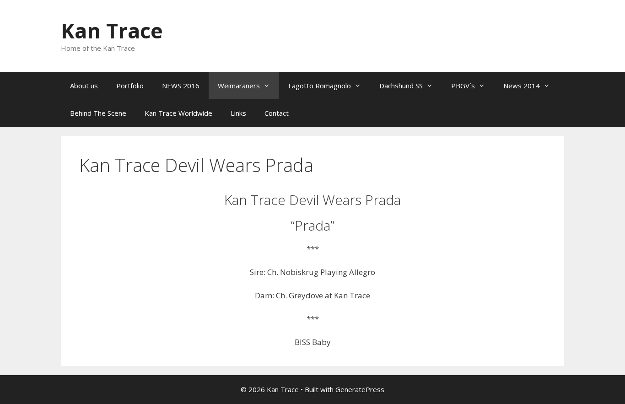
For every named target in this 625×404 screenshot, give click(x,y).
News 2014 (521, 85)
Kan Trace (112, 30)
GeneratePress (359, 389)
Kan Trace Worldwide (178, 113)
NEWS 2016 (180, 85)
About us (84, 85)
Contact (276, 113)
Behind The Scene (98, 113)
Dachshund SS (401, 85)
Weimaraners (239, 85)
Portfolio (130, 85)
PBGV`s (463, 85)
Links (238, 113)
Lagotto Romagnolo (319, 85)
